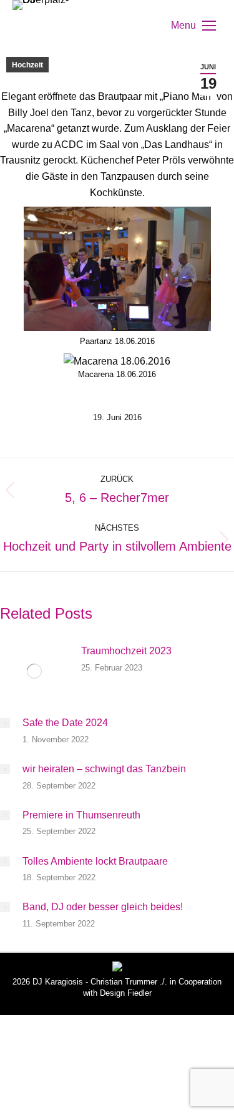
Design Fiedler (126, 993)
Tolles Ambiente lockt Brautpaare (95, 861)
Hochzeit (27, 65)
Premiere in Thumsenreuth (81, 815)
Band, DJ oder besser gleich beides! (102, 906)
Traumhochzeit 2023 (126, 651)
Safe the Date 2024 (65, 722)
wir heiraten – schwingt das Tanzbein (104, 769)
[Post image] (34, 671)
